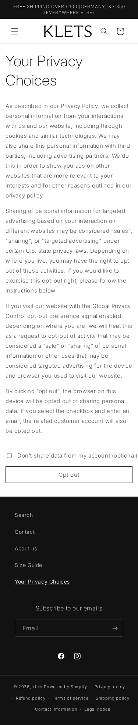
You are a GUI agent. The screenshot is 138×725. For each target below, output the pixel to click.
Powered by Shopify (65, 686)
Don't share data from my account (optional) (77, 455)
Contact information (56, 709)
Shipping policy (113, 698)
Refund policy (30, 698)
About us (26, 548)
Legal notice (97, 709)
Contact (25, 532)
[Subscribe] (115, 628)
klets (37, 686)
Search (24, 515)
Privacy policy (110, 686)
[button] (15, 31)
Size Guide (28, 565)
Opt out (69, 474)
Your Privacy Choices (42, 581)
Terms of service (70, 698)
